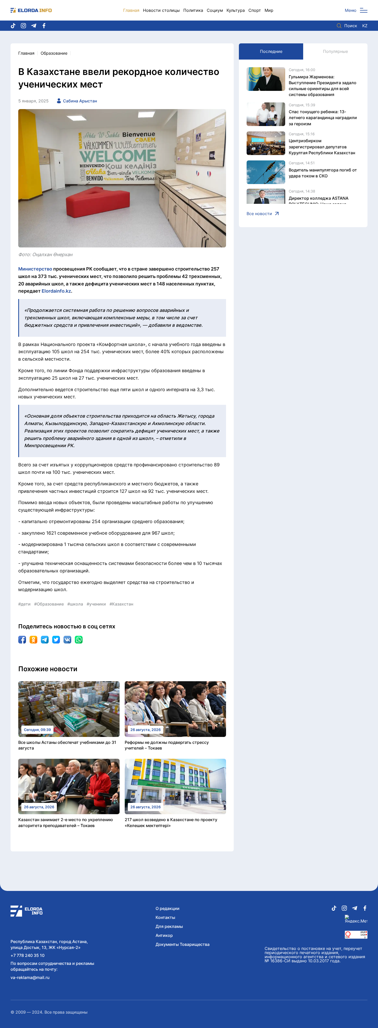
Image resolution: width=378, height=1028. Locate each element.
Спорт (254, 10)
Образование (54, 53)
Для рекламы (169, 926)
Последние (271, 51)
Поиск (350, 25)
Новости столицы (161, 10)
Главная (131, 10)
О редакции (167, 908)
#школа (75, 604)
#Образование (49, 604)
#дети (24, 604)
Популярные (335, 51)
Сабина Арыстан (80, 100)
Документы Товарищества (183, 944)
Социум (215, 10)
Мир (269, 10)
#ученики (96, 604)
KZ (364, 26)
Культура (236, 10)
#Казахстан (121, 604)
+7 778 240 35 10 (27, 955)
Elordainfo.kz (56, 291)
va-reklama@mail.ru (30, 977)
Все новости (259, 214)
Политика (193, 10)
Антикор (164, 935)
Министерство (35, 269)
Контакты (165, 917)
